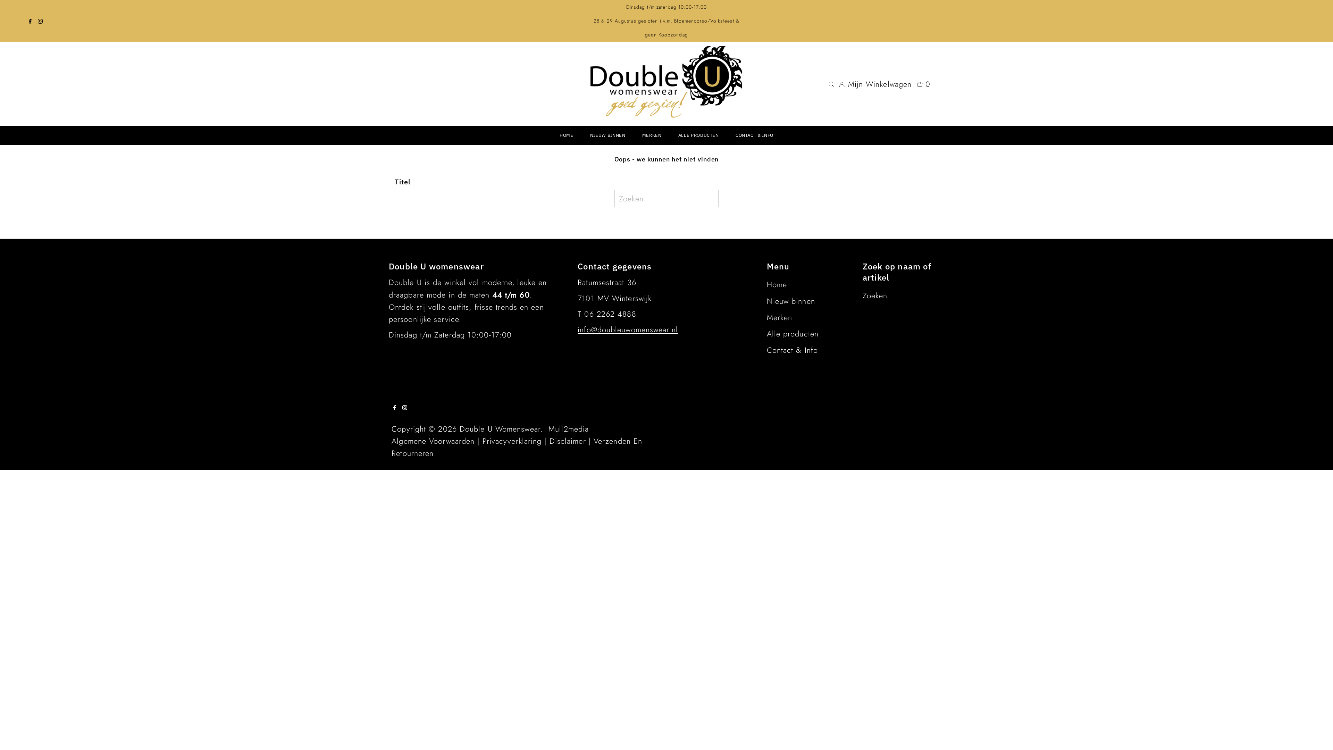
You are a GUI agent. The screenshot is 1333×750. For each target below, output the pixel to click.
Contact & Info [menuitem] (754, 135)
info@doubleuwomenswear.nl (628, 329)
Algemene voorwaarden (433, 441)
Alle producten (793, 333)
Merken (780, 317)
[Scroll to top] (1319, 736)
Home (777, 284)
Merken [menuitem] (652, 135)
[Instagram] (40, 20)
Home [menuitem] (566, 135)
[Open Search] (831, 84)
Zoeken (875, 295)
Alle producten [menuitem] (698, 135)
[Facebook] (30, 20)
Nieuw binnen (791, 301)
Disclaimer (568, 441)
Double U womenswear (500, 428)
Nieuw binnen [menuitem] (608, 135)
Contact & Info (792, 350)
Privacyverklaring (512, 441)
